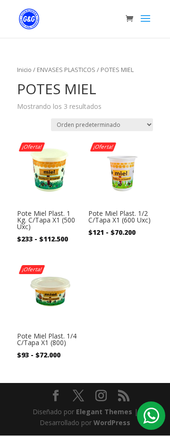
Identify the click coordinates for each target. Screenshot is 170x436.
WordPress (112, 422)
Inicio (24, 69)
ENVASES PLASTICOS (66, 69)
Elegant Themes (104, 411)
